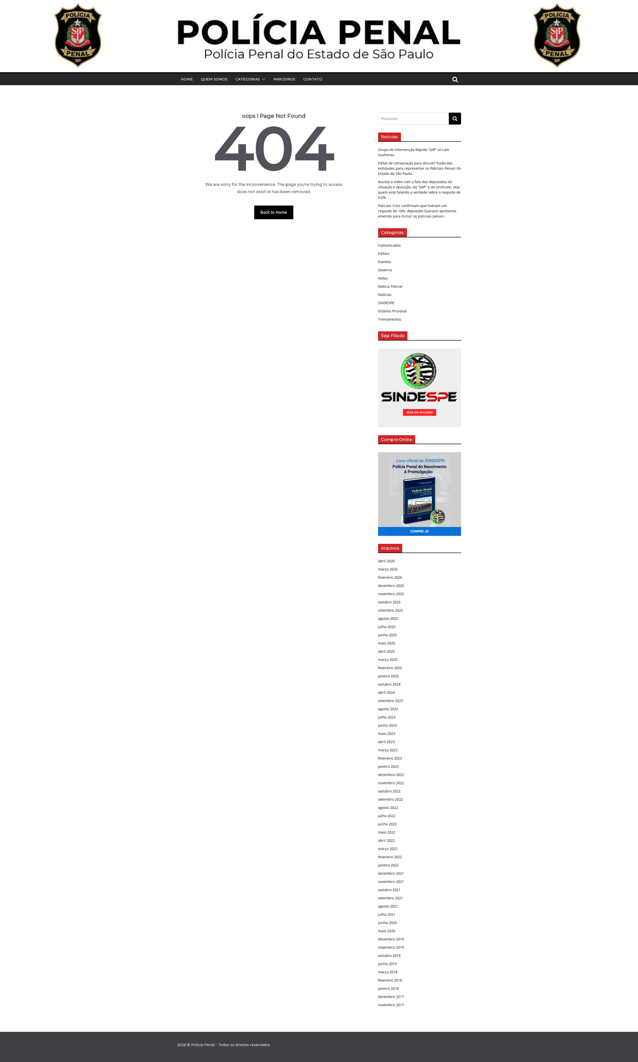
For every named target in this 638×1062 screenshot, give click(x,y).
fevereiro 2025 (390, 667)
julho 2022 (387, 815)
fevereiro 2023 (390, 758)
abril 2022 (386, 840)
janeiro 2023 (388, 766)
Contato (312, 79)
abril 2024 (386, 692)
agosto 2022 (388, 807)
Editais (383, 253)
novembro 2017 (391, 1004)
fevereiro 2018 (390, 980)
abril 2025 (386, 651)
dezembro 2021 (391, 873)
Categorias (248, 79)
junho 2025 (387, 635)
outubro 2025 (389, 602)
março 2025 (388, 659)
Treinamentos (389, 319)
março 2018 (388, 972)
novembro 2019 (391, 947)
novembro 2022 (391, 782)
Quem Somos (214, 79)
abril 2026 (386, 561)
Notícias (385, 294)
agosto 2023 (388, 709)
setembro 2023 (390, 700)
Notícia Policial (390, 286)
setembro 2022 (390, 799)
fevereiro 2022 (390, 856)
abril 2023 (386, 741)
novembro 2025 (391, 593)
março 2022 (388, 848)
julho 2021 (387, 914)
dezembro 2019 (391, 939)
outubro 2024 (389, 684)
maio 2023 (386, 733)
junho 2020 (387, 922)
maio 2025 (386, 643)
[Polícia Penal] (319, 6)
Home (187, 79)
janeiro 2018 (388, 988)
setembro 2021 (390, 898)
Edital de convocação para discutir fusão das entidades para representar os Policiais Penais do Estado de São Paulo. (419, 168)
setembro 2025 (390, 610)
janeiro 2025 (388, 676)
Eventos (384, 261)
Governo (385, 270)
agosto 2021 (388, 906)
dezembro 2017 (391, 996)
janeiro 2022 (388, 865)
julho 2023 (387, 717)
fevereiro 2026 (390, 577)
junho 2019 (387, 963)
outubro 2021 (389, 889)
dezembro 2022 (391, 774)
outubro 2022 (389, 791)
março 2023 (388, 750)
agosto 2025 (388, 618)
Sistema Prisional (392, 311)
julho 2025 (387, 626)
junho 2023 (387, 725)
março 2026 (388, 569)
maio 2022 (386, 832)
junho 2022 (387, 824)
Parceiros (284, 79)
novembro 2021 (391, 881)
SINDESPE (386, 302)
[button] (262, 79)
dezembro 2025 (391, 585)
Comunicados (389, 245)
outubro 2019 (389, 955)
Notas (383, 278)
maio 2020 (386, 930)
